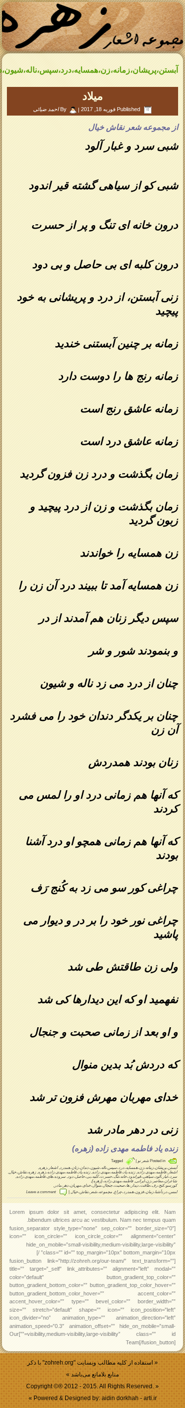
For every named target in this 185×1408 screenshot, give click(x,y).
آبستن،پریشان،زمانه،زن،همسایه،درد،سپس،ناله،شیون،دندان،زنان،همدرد (118, 1168)
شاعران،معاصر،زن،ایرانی (156, 1181)
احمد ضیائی (46, 109)
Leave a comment (41, 1192)
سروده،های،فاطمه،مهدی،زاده (41, 1176)
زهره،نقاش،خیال (22, 1172)
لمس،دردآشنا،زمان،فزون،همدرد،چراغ (145, 1192)
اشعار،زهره (48, 1168)
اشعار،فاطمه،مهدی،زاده (157, 1172)
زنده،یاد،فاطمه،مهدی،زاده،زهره (64, 1172)
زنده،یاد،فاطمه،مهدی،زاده (113, 1172)
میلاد (92, 96)
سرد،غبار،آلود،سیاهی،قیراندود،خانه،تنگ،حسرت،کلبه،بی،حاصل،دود (122, 1176)
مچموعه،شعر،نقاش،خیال (91, 1192)
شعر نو (143, 1161)
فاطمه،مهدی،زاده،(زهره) (112, 1181)
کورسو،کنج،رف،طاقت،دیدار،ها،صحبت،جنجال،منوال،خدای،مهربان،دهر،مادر (115, 1185)
